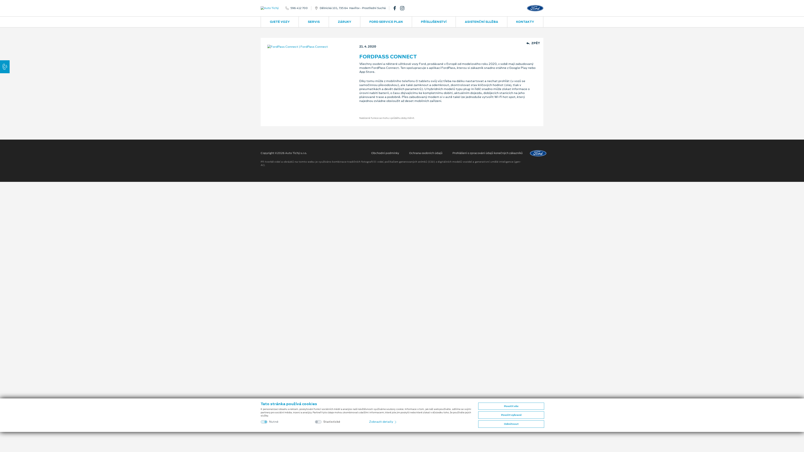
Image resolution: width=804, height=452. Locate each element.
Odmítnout (511, 424)
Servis (314, 22)
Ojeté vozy (280, 22)
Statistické (331, 422)
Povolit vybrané (511, 415)
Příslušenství (434, 22)
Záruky (344, 22)
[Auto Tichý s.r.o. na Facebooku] (396, 8)
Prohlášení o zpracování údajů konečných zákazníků (487, 153)
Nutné (273, 422)
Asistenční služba (481, 22)
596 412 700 (299, 8)
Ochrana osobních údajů (425, 153)
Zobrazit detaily (381, 422)
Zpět (535, 43)
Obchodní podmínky (385, 153)
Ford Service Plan (386, 22)
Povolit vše (511, 406)
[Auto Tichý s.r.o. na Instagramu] (404, 8)
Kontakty (525, 22)
